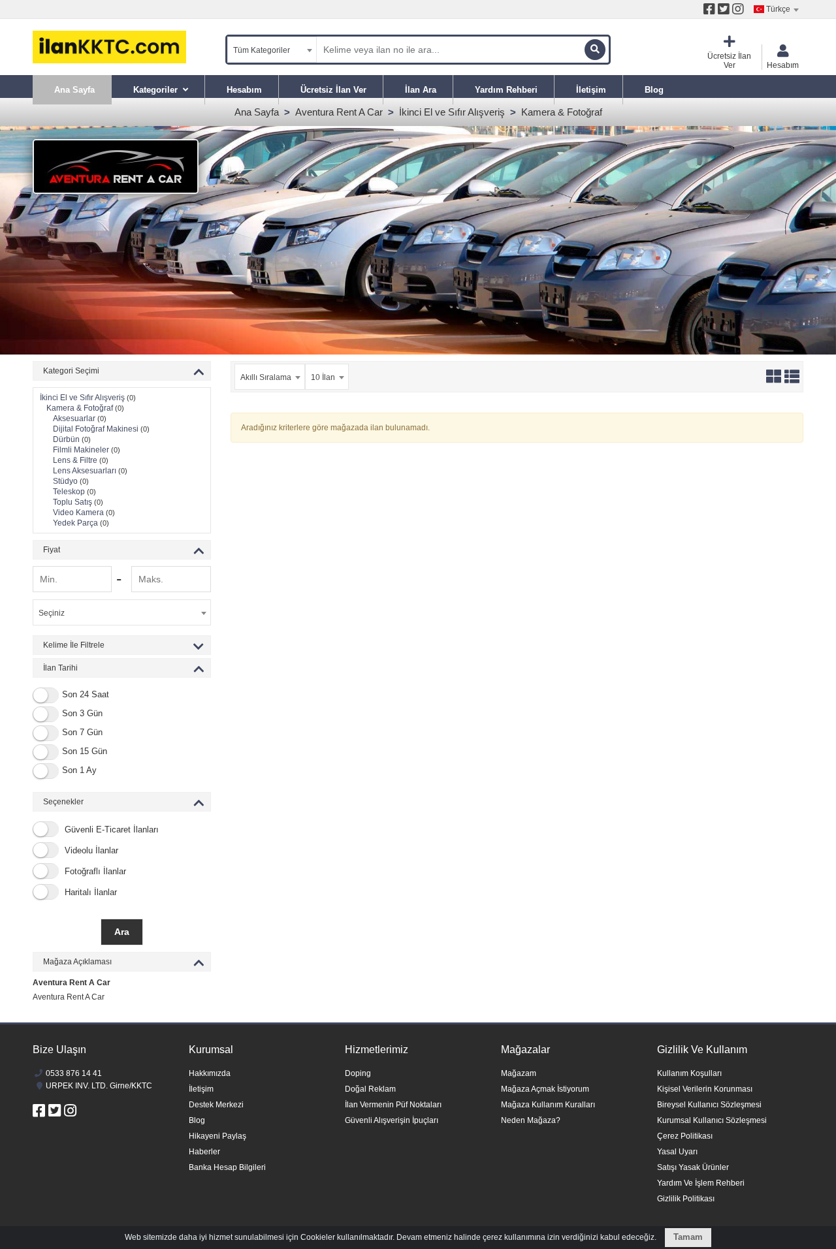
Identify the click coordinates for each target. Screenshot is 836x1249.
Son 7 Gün (82, 733)
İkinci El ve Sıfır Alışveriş (452, 112)
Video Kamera (84, 512)
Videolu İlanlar (90, 850)
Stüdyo (71, 481)
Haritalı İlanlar (89, 892)
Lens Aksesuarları (90, 470)
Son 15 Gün (84, 752)
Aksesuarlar (79, 418)
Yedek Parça (81, 523)
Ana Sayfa (256, 112)
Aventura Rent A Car (339, 112)
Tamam (688, 1237)
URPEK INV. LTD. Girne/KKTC (99, 1085)
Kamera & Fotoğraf (561, 112)
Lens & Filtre (80, 460)
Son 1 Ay (79, 771)
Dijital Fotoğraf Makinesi (101, 429)
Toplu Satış (78, 502)
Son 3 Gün (82, 714)
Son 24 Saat (85, 695)
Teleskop (74, 491)
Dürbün (72, 439)
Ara (121, 931)
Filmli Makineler (86, 449)
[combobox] (775, 9)
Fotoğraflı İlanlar (94, 871)
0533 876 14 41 (74, 1073)
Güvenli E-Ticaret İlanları (110, 829)
